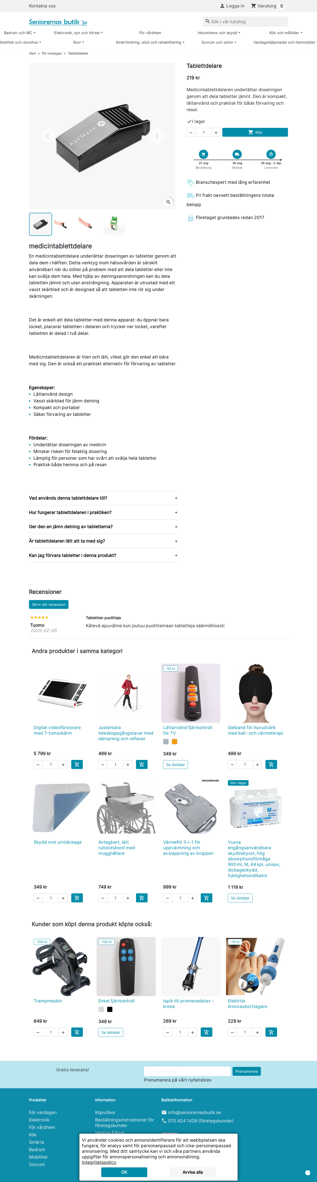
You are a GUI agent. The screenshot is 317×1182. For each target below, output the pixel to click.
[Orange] (174, 741)
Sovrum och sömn (217, 42)
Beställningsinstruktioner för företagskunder (124, 1122)
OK (124, 1172)
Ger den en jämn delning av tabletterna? (71, 526)
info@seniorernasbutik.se (194, 1112)
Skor (77, 42)
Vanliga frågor (110, 1133)
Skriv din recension (48, 604)
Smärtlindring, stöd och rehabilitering (148, 42)
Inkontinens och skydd (217, 32)
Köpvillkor (105, 1112)
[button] (232, 6)
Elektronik (39, 1120)
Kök (32, 1134)
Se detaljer (175, 764)
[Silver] (101, 1009)
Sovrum (37, 1164)
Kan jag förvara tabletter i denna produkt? (72, 555)
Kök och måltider (284, 32)
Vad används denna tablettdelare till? (68, 498)
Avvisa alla (193, 1172)
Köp (255, 132)
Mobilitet (38, 1157)
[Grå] (166, 741)
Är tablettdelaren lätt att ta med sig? (67, 541)
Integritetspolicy (99, 1162)
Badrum (37, 1149)
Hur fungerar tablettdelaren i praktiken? (70, 512)
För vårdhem (150, 32)
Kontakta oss (42, 6)
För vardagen (43, 1112)
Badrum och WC (18, 32)
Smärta (36, 1142)
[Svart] (110, 1009)
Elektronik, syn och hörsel (77, 32)
